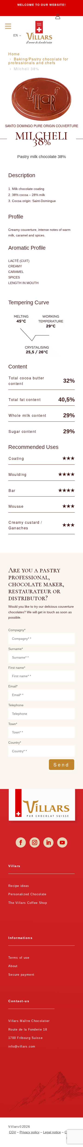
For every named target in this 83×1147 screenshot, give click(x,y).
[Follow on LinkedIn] (48, 842)
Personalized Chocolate (27, 894)
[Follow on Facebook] (21, 842)
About (13, 966)
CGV (12, 1132)
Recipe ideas (18, 886)
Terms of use (19, 957)
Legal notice (52, 1132)
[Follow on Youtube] (62, 842)
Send (61, 764)
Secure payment (21, 974)
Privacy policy (29, 1132)
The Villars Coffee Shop (27, 903)
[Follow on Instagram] (35, 842)
